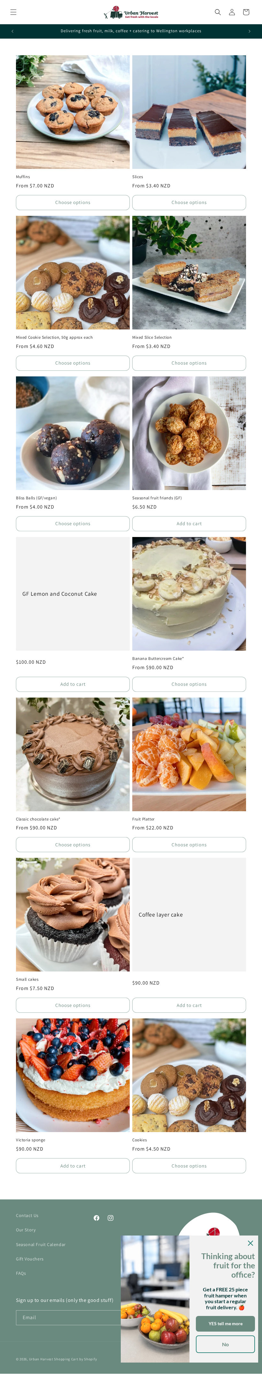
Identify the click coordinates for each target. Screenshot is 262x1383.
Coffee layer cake (161, 914)
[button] (13, 12)
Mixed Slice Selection (152, 337)
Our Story (25, 1230)
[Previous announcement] (12, 31)
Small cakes (27, 979)
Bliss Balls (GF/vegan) (36, 498)
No (225, 1344)
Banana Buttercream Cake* (158, 658)
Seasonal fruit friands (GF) (157, 498)
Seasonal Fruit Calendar (41, 1244)
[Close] (250, 1243)
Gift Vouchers (30, 1259)
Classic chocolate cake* (38, 819)
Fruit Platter (143, 819)
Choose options (72, 202)
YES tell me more (226, 1323)
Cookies (139, 1140)
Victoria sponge (30, 1140)
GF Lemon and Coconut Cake (59, 593)
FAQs (21, 1273)
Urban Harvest (41, 1359)
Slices (137, 176)
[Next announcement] (250, 31)
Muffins (23, 176)
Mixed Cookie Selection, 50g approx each (54, 337)
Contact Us (27, 1215)
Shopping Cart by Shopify (75, 1359)
